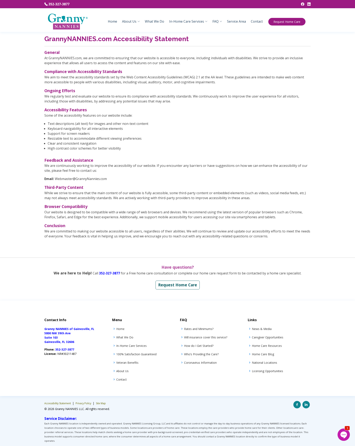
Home (112, 21)
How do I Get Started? (198, 346)
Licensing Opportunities (267, 371)
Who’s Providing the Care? (201, 354)
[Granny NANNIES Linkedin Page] (307, 4)
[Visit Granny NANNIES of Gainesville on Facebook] (297, 404)
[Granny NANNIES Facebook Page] (301, 4)
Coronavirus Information (200, 363)
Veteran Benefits (127, 363)
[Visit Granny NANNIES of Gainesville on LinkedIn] (306, 404)
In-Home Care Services (131, 346)
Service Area (236, 21)
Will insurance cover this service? (205, 337)
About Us (122, 371)
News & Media (262, 329)
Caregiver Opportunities (267, 337)
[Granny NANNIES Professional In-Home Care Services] (67, 21)
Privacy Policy (84, 403)
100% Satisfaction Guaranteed (136, 354)
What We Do (154, 21)
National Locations (264, 363)
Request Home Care (286, 22)
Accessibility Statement (57, 403)
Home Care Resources (267, 346)
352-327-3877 (58, 4)
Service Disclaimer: (60, 418)
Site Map (101, 403)
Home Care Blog (263, 354)
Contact (257, 21)
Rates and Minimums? (198, 329)
